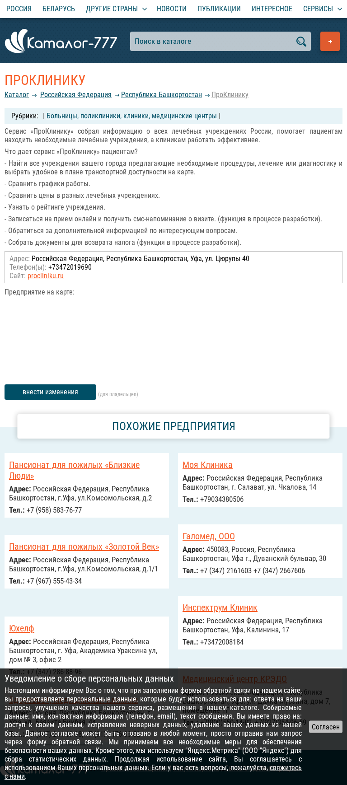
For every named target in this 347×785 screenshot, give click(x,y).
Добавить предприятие (330, 41)
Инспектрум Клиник (220, 607)
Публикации (219, 9)
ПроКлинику (230, 94)
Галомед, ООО (209, 536)
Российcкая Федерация (76, 94)
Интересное (272, 9)
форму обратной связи (64, 742)
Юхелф (21, 628)
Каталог (17, 94)
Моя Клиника (208, 464)
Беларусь (58, 9)
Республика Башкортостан (161, 94)
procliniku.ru (46, 275)
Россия (19, 9)
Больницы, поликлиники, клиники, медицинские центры (132, 116)
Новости (172, 9)
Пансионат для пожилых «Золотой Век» (84, 546)
